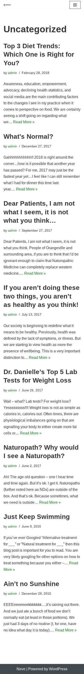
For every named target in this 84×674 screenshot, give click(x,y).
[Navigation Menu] (75, 5)
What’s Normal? (28, 136)
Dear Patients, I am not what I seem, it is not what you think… (39, 212)
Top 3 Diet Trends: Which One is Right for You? (39, 54)
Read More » (24, 122)
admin (12, 73)
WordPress (58, 669)
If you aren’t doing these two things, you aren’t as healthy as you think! (42, 296)
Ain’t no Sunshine (31, 583)
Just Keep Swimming (37, 516)
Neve (21, 669)
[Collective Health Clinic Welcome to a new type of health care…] (7, 5)
